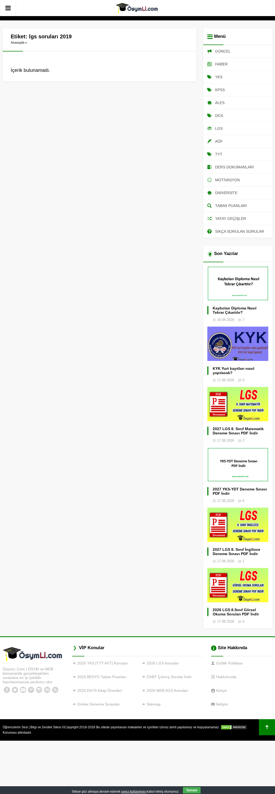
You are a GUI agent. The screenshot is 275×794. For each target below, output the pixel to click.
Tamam (191, 790)
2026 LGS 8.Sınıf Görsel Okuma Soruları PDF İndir (236, 612)
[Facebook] (6, 690)
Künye (221, 690)
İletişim (222, 704)
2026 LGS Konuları (163, 663)
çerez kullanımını (134, 791)
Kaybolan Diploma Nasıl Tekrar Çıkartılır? (234, 310)
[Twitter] (15, 690)
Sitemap (154, 704)
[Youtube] (23, 690)
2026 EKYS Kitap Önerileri (99, 690)
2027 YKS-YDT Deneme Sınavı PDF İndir (240, 491)
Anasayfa (17, 43)
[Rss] (55, 690)
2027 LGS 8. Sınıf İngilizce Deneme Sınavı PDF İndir (236, 551)
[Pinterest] (31, 690)
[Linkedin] (47, 690)
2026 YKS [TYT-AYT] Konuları (102, 663)
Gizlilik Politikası (229, 663)
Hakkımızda (226, 677)
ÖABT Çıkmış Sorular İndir (169, 677)
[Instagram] (39, 690)
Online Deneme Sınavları (98, 704)
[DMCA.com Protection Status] (233, 727)
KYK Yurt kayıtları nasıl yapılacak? (233, 370)
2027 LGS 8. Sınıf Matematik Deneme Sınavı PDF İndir (238, 431)
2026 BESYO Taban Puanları (101, 677)
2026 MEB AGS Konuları (167, 690)
